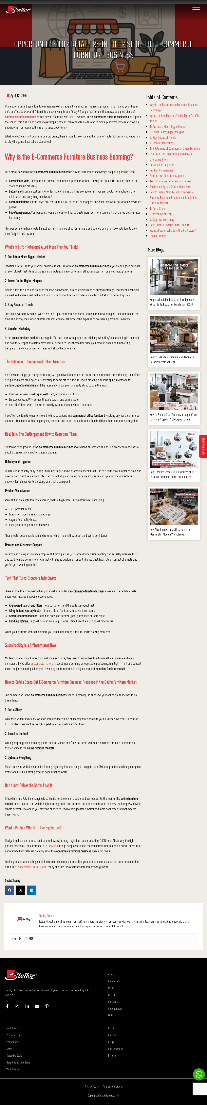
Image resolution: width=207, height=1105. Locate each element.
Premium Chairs (14, 1035)
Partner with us (115, 1049)
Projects (112, 1055)
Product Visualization (162, 170)
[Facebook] (20, 939)
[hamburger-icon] (196, 10)
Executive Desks (14, 1055)
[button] (9, 890)
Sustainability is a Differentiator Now (170, 186)
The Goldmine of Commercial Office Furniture (175, 148)
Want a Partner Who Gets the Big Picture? (173, 230)
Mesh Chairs (12, 1028)
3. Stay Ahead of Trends (163, 137)
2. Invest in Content (160, 214)
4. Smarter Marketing (161, 143)
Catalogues (113, 981)
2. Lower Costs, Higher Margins (167, 132)
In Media (112, 994)
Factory (112, 1028)
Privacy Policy (91, 1086)
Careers (112, 1035)
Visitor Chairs (12, 1042)
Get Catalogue (115, 1008)
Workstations (12, 1069)
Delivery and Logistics (162, 165)
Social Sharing (158, 236)
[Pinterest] (49, 1006)
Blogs (111, 1042)
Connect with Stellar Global (32, 867)
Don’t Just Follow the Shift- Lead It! (169, 225)
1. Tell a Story (157, 208)
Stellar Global (51, 846)
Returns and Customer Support (167, 176)
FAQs (110, 1015)
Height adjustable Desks (18, 1062)
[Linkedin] (14, 939)
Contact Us (113, 1001)
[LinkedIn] (29, 1006)
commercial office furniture (20, 117)
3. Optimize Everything (162, 219)
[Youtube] (31, 939)
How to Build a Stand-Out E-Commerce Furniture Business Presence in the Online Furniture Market (173, 197)
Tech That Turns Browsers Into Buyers (170, 181)
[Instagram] (25, 939)
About (111, 974)
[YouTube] (39, 1006)
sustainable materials (43, 663)
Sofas (9, 1049)
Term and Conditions (113, 1086)
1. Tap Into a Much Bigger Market (168, 126)
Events (111, 988)
